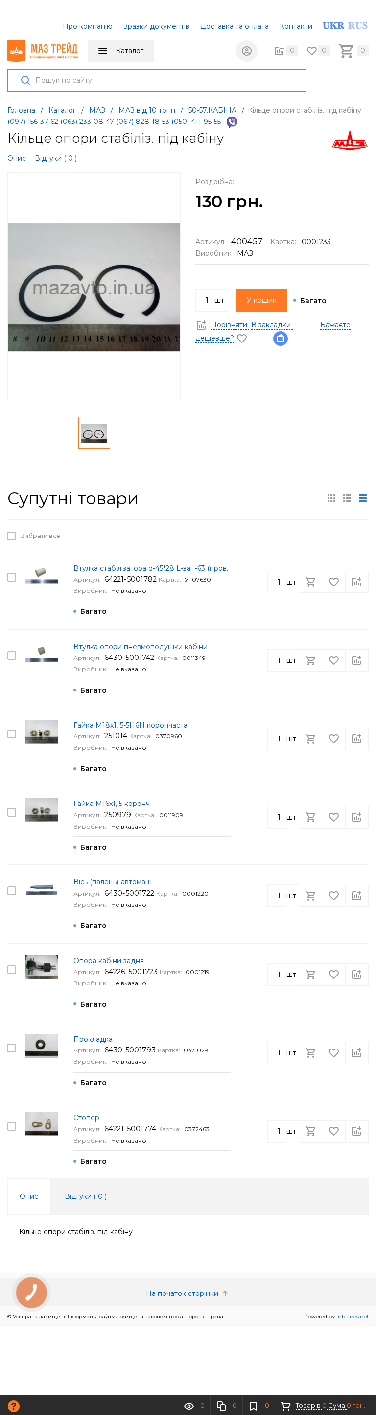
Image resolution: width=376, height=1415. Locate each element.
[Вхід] (247, 51)
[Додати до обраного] (335, 535)
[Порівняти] (357, 535)
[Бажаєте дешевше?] (283, 338)
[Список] (363, 498)
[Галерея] (347, 498)
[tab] (29, 1196)
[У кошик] (312, 535)
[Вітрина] (331, 498)
